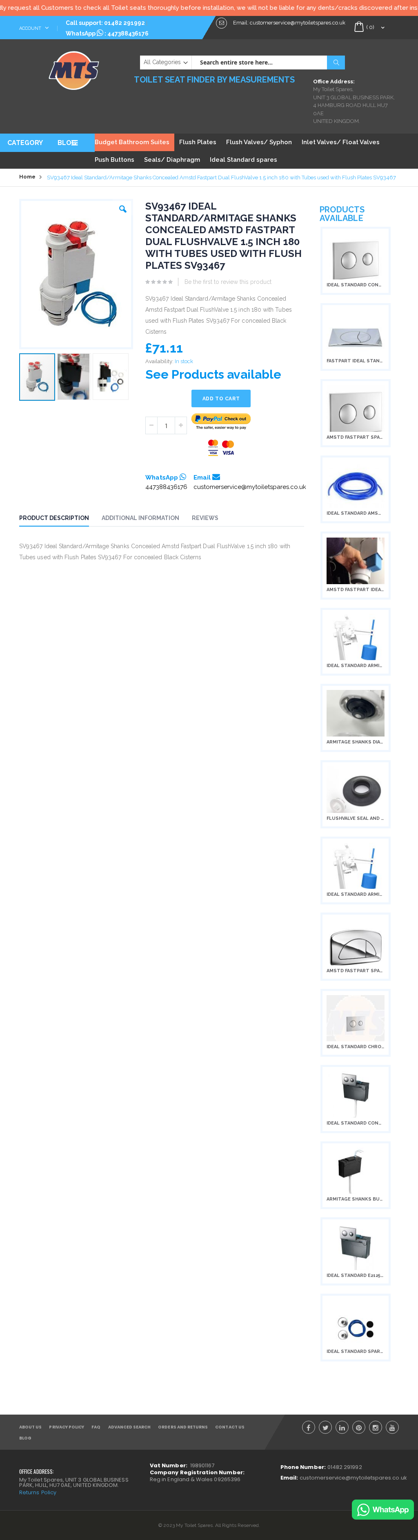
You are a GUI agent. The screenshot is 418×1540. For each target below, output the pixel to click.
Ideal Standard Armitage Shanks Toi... (356, 894)
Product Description (54, 518)
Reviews (205, 518)
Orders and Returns (183, 1427)
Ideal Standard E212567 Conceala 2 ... (356, 1275)
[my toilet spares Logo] (74, 68)
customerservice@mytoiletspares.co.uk (249, 487)
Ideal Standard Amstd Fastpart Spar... (356, 513)
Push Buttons (114, 159)
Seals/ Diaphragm (172, 159)
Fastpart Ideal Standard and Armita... (356, 361)
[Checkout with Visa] (221, 448)
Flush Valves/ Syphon (259, 142)
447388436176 (128, 33)
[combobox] (268, 62)
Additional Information (140, 518)
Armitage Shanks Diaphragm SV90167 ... (356, 742)
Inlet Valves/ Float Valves (341, 142)
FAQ (95, 1427)
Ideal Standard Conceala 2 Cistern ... (356, 1123)
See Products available (213, 374)
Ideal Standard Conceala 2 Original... (356, 285)
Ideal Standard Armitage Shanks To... (356, 665)
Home (27, 177)
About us (30, 1427)
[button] (123, 207)
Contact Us (230, 1427)
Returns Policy (37, 1492)
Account (30, 28)
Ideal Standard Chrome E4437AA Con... (356, 1046)
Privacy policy (66, 1427)
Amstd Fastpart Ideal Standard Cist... (356, 589)
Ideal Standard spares (243, 159)
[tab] (60, 519)
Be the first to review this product (228, 282)
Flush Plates (197, 142)
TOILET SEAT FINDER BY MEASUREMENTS (214, 80)
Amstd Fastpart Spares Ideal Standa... (356, 437)
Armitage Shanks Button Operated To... (356, 1199)
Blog (25, 1438)
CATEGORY (25, 143)
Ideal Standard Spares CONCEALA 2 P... (356, 1351)
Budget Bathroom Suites (132, 142)
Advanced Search (129, 1427)
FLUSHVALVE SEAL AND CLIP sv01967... (356, 818)
